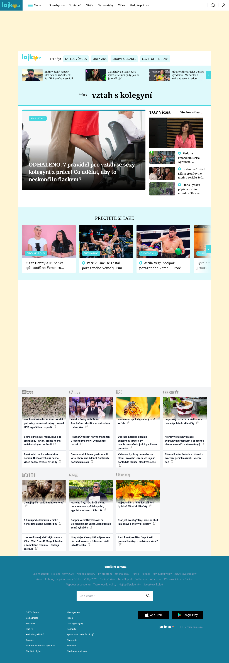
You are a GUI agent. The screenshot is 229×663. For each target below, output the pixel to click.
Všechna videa (190, 112)
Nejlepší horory (86, 573)
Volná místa (32, 618)
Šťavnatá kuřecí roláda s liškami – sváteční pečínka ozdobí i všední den (184, 458)
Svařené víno (107, 579)
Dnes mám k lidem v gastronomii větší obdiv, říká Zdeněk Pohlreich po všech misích (90, 458)
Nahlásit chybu (33, 651)
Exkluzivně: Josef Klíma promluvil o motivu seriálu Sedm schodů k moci (191, 175)
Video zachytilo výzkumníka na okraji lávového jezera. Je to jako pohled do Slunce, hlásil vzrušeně (137, 458)
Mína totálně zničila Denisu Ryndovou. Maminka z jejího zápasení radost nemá (188, 76)
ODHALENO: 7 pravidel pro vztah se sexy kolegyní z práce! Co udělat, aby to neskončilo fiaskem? (82, 172)
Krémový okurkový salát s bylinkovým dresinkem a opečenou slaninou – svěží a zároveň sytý (184, 440)
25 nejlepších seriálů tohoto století (44, 502)
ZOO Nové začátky (185, 573)
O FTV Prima (32, 612)
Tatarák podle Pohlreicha (132, 579)
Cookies (30, 640)
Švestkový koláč (153, 584)
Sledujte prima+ (139, 5)
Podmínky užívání (34, 634)
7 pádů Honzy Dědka (69, 579)
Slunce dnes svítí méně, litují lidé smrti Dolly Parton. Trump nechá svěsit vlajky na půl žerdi (42, 440)
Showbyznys (57, 5)
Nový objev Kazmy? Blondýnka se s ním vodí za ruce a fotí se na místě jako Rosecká (90, 541)
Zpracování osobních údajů (80, 634)
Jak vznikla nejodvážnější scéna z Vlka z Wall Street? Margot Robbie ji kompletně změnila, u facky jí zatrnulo (43, 543)
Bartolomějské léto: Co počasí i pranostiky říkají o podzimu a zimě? (138, 539)
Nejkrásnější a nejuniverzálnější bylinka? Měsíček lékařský (136, 504)
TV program (105, 573)
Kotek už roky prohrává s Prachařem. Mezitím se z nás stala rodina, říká (90, 423)
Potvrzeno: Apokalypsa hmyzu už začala (136, 421)
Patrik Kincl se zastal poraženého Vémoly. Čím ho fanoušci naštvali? (104, 265)
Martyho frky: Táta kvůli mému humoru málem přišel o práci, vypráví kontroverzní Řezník (88, 506)
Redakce (71, 645)
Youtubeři (75, 5)
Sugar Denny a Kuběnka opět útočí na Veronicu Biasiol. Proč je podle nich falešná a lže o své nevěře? (46, 265)
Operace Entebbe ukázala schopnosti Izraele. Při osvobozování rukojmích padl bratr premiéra (137, 442)
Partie (135, 573)
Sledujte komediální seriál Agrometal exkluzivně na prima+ (189, 162)
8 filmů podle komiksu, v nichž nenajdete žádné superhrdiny (41, 522)
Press (70, 618)
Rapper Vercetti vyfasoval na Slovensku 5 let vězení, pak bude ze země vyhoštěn (91, 524)
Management (73, 612)
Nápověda (72, 640)
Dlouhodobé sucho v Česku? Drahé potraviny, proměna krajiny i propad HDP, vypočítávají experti (44, 423)
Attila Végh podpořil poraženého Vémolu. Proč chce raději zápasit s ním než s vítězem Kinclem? (160, 265)
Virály (90, 5)
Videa (121, 5)
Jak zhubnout (41, 573)
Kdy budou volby (162, 573)
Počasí (146, 573)
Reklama (30, 623)
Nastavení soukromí (77, 651)
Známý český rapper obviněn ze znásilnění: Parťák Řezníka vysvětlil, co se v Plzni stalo (61, 76)
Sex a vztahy (105, 5)
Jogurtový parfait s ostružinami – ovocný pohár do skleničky (184, 421)
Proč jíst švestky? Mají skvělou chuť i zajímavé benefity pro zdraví (138, 522)
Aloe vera (155, 579)
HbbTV (29, 629)
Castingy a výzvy (75, 623)
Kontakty (71, 629)
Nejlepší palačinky (130, 584)
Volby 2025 (90, 579)
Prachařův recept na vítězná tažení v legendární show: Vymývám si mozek (90, 440)
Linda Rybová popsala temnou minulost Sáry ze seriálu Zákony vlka (190, 191)
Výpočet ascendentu (78, 584)
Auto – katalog (45, 579)
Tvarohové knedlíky (104, 584)
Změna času (121, 573)
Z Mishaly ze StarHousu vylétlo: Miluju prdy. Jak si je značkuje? (123, 75)
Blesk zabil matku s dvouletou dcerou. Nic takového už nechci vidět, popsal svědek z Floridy (41, 458)
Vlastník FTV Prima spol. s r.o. (41, 645)
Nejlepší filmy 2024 (62, 573)
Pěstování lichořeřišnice (178, 579)
